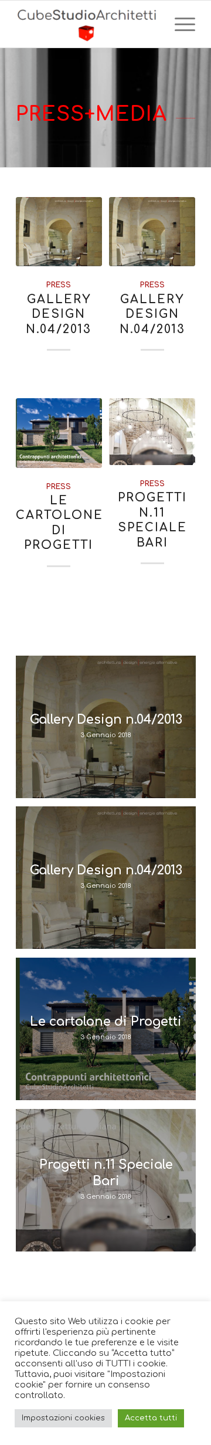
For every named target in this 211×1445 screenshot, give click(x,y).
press (58, 285)
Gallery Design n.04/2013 (58, 314)
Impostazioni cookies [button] (63, 1418)
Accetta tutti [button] (151, 1418)
